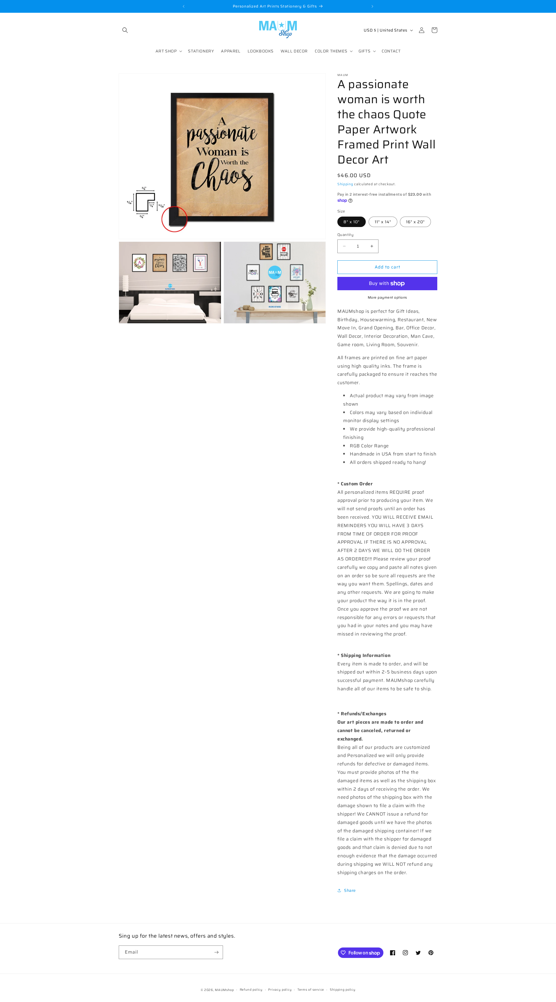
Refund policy (251, 989)
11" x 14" (383, 222)
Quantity (345, 235)
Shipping (345, 184)
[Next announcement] (372, 6)
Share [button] (350, 890)
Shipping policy (343, 989)
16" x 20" (415, 222)
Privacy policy (280, 989)
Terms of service (310, 989)
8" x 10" (351, 222)
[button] (125, 30)
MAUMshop (224, 990)
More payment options (387, 297)
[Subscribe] (216, 952)
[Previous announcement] (183, 6)
